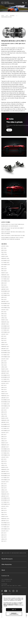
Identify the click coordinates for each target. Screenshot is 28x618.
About (3, 570)
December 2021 (5, 326)
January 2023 (5, 301)
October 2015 (5, 477)
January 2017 (5, 447)
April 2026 (4, 254)
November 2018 (5, 401)
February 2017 (5, 444)
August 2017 (5, 432)
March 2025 (4, 272)
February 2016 (5, 469)
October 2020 (5, 354)
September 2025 (5, 264)
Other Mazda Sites (6, 564)
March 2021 (4, 344)
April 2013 (4, 539)
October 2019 (5, 379)
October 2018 (5, 403)
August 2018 (5, 408)
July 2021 (3, 336)
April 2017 (4, 440)
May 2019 (3, 389)
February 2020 (5, 371)
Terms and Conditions (13, 603)
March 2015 (4, 492)
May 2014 (3, 512)
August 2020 (5, 358)
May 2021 (3, 340)
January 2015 (5, 496)
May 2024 (3, 285)
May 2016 (3, 463)
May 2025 (3, 270)
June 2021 (4, 338)
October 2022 (5, 305)
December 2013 (5, 522)
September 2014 (5, 504)
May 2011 (3, 541)
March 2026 (4, 256)
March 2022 (4, 319)
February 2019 (5, 395)
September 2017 (5, 430)
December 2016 (5, 449)
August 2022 (5, 309)
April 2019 (4, 391)
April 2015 (4, 490)
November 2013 (5, 524)
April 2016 (4, 465)
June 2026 (4, 250)
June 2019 (4, 387)
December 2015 (5, 473)
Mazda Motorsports (9, 3)
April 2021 (4, 342)
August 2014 (5, 506)
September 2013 (5, 528)
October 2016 (5, 453)
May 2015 (3, 487)
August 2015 (5, 481)
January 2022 (5, 324)
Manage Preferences (14, 614)
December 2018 (5, 399)
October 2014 (5, 502)
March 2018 (4, 418)
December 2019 (5, 375)
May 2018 (3, 414)
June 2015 (4, 485)
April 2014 (4, 514)
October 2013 (5, 526)
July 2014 (3, 508)
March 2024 (4, 287)
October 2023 (5, 293)
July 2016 (3, 459)
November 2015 (5, 475)
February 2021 (5, 346)
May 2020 (3, 365)
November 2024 (5, 276)
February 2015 (5, 494)
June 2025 (4, 268)
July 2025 (3, 266)
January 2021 (5, 348)
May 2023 (3, 299)
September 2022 (5, 307)
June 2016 (4, 461)
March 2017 (4, 442)
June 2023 (4, 297)
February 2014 (5, 518)
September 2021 (5, 332)
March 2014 (4, 516)
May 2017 (3, 438)
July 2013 (3, 533)
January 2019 (5, 397)
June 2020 (4, 362)
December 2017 (5, 424)
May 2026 (3, 252)
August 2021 (5, 334)
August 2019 (5, 383)
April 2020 (4, 367)
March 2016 (4, 467)
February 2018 (5, 420)
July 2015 (3, 483)
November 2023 (5, 291)
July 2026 (3, 248)
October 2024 (5, 279)
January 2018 (5, 422)
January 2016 (5, 471)
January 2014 (5, 520)
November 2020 (5, 352)
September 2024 (5, 281)
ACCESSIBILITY (7, 593)
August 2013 (5, 530)
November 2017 (5, 426)
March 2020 (4, 369)
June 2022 (4, 313)
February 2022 (5, 322)
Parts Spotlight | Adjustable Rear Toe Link (13, 235)
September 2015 (5, 479)
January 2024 (5, 289)
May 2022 (3, 315)
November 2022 (5, 303)
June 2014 (4, 510)
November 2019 (5, 377)
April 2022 (4, 317)
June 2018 (4, 412)
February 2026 (5, 258)
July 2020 (3, 360)
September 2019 (5, 381)
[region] (14, 606)
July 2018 (3, 410)
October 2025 (5, 262)
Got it (14, 609)
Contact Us (5, 575)
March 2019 (4, 393)
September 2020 (5, 356)
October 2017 (5, 428)
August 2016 (5, 457)
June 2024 (4, 283)
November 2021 (5, 328)
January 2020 (5, 373)
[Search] (23, 2)
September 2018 (5, 406)
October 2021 (5, 330)
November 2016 (5, 451)
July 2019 (3, 385)
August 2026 (5, 246)
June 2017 (4, 436)
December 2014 (5, 498)
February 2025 (5, 274)
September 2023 (5, 295)
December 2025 (5, 260)
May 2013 (3, 537)
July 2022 (3, 311)
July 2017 (3, 434)
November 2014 (5, 500)
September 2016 (5, 455)
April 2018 (4, 416)
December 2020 (5, 350)
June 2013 (4, 535)
